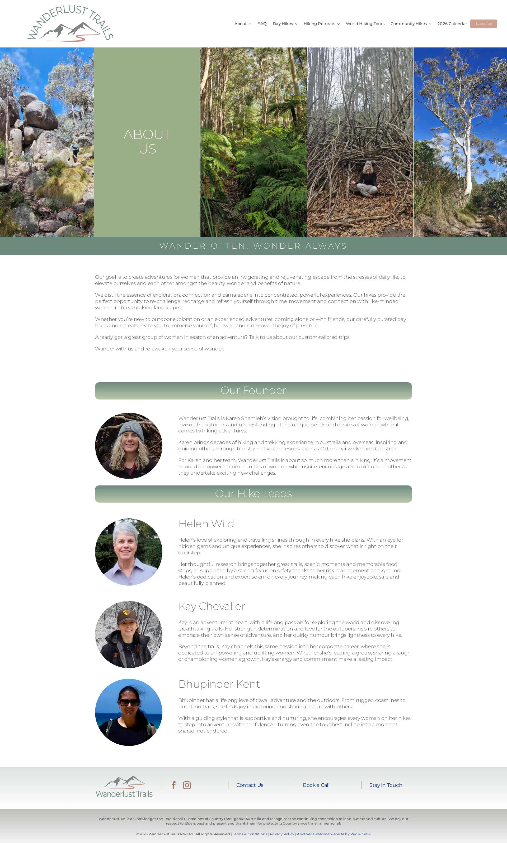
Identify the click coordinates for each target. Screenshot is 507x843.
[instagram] (187, 785)
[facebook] (174, 785)
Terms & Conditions (250, 834)
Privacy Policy (282, 834)
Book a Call (316, 785)
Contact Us (249, 785)
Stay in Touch (385, 785)
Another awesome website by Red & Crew (333, 834)
